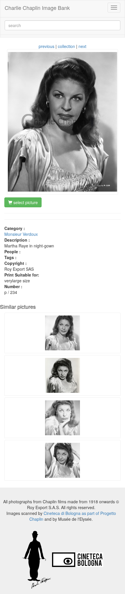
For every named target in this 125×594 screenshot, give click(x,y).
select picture (25, 202)
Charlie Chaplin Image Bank (37, 7)
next (82, 46)
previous (46, 46)
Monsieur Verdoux (21, 234)
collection (66, 46)
